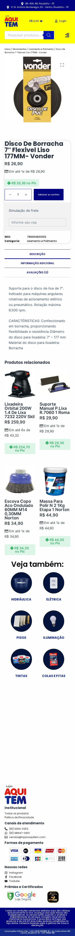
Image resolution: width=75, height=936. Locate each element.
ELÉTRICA (53, 599)
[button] (67, 35)
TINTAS (21, 676)
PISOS (21, 637)
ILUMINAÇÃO (53, 637)
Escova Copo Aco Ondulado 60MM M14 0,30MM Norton (19, 509)
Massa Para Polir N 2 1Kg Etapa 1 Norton (54, 505)
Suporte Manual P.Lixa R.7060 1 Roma (55, 408)
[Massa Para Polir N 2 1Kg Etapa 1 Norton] (55, 481)
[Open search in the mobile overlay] (29, 35)
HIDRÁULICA (21, 599)
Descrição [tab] (37, 254)
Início (7, 49)
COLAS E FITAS (53, 676)
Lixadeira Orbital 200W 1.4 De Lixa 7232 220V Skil (20, 410)
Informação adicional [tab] (37, 263)
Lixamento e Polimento (41, 49)
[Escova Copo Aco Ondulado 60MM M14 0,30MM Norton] (20, 481)
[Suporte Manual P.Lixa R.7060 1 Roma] (55, 384)
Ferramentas (20, 49)
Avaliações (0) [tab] (37, 272)
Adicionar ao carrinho (48, 194)
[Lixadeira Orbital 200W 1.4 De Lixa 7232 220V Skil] (20, 384)
